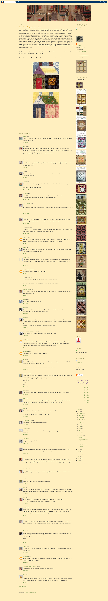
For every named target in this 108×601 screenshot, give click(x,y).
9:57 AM (25, 178)
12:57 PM (26, 273)
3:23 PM (25, 483)
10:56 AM (26, 213)
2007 (79, 458)
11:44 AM (26, 233)
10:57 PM (26, 515)
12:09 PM (26, 243)
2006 (79, 460)
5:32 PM (25, 394)
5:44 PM (25, 404)
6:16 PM (25, 527)
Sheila (24, 390)
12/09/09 (86, 402)
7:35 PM (25, 435)
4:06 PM (25, 570)
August (81, 422)
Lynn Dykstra (26, 438)
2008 (79, 456)
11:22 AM (26, 223)
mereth (24, 257)
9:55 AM (25, 167)
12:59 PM (26, 285)
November (81, 415)
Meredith (25, 237)
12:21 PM (26, 582)
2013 (79, 409)
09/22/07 (86, 387)
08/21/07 (86, 386)
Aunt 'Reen (25, 469)
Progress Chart (79, 362)
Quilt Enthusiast (27, 203)
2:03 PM (25, 335)
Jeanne (24, 398)
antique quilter (26, 289)
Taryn (24, 146)
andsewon (25, 373)
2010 (79, 451)
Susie (24, 299)
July (80, 424)
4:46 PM (25, 465)
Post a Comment (23, 586)
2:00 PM (25, 327)
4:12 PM (25, 355)
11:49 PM (26, 542)
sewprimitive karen (81, 44)
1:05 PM (25, 295)
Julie (24, 574)
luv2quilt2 (25, 428)
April (80, 430)
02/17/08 (86, 391)
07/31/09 (86, 397)
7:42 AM (25, 475)
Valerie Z (25, 457)
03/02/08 (86, 392)
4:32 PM (25, 386)
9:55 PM (25, 443)
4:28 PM (25, 369)
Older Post (70, 589)
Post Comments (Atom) (31, 592)
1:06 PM (25, 562)
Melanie (25, 447)
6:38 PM (25, 503)
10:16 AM (26, 189)
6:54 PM (25, 416)
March (80, 433)
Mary (24, 307)
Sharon (24, 247)
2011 (79, 449)
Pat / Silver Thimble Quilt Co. (30, 566)
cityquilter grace (27, 269)
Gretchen (25, 507)
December (81, 413)
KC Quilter (25, 193)
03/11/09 (86, 394)
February (81, 435)
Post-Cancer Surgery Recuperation (83, 440)
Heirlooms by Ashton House (29, 331)
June (80, 426)
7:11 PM (25, 424)
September (81, 420)
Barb (24, 487)
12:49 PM (26, 265)
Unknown (25, 351)
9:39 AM (25, 142)
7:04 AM (25, 453)
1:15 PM (25, 303)
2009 (79, 454)
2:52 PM (25, 347)
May (80, 428)
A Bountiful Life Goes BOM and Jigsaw (83, 444)
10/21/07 (86, 389)
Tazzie (24, 531)
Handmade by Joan (27, 420)
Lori (24, 171)
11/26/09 (86, 400)
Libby (24, 159)
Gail (24, 217)
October (81, 417)
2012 (79, 411)
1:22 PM (25, 313)
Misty (24, 359)
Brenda (24, 136)
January (81, 437)
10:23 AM (26, 199)
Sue (24, 408)
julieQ (24, 479)
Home (46, 589)
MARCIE (25, 519)
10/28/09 (86, 399)
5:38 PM (25, 493)
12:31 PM (26, 253)
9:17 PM (25, 552)
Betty (24, 339)
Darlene (25, 181)
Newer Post (21, 589)
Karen (24, 317)
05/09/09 (86, 395)
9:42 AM (25, 156)
